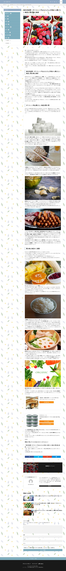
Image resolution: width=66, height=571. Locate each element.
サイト (24, 543)
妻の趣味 (8, 43)
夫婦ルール (8, 13)
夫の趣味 (8, 40)
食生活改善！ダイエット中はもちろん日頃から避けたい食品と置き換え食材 (20, 4)
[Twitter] (38, 457)
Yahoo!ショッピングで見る (46, 423)
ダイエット (8, 26)
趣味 (7, 37)
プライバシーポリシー (27, 563)
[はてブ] (56, 457)
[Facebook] (29, 457)
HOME (5, 4)
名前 (24, 534)
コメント (24, 524)
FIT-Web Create (31, 567)
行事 (7, 29)
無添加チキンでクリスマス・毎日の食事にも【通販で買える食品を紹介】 (48, 511)
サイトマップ (34, 563)
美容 (7, 21)
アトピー (8, 32)
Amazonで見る (46, 421)
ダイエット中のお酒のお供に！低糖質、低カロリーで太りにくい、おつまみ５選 (48, 504)
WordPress (41, 567)
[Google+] (47, 457)
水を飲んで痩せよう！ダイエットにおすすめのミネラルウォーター (48, 495)
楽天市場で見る (46, 402)
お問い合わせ (40, 563)
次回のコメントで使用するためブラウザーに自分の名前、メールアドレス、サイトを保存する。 (39, 547)
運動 (7, 24)
